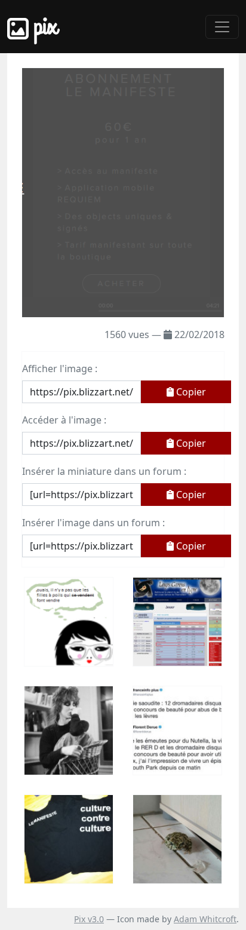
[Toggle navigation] (222, 27)
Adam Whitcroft (205, 919)
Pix (43, 27)
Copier (190, 391)
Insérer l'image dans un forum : (93, 522)
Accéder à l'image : (64, 419)
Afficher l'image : (59, 368)
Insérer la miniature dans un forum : (104, 471)
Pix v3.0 (89, 919)
